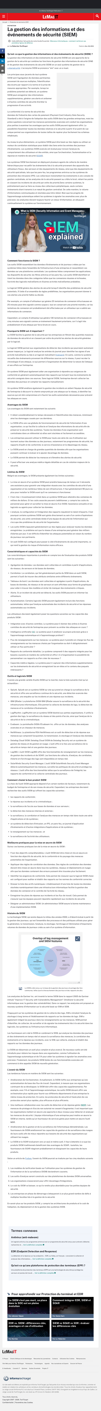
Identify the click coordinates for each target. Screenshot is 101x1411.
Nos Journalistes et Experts (59, 1363)
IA (33, 632)
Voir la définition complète (32, 1245)
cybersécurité (13, 68)
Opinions (24, 1368)
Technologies (38, 1363)
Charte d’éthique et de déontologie (21, 1358)
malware (60, 355)
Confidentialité (7, 1402)
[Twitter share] (2, 56)
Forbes (28, 1158)
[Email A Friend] (2, 71)
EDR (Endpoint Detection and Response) (34, 1251)
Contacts (55, 1358)
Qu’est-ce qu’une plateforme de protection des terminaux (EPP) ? (48, 1265)
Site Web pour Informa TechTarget (13, 1363)
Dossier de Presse (76, 1363)
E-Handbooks (6, 1368)
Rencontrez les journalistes (42, 1358)
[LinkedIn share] (2, 61)
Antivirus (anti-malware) (24, 1237)
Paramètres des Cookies (24, 1402)
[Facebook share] (2, 50)
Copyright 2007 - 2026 (10, 1400)
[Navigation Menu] (3, 16)
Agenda (47, 1363)
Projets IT (45, 1368)
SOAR (39, 156)
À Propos (5, 1358)
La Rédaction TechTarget (19, 46)
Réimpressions (81, 1358)
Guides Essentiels (34, 1368)
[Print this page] (2, 66)
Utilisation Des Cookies (67, 1358)
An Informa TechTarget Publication (50, 11)
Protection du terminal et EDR (19, 22)
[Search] (97, 16)
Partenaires (29, 1363)
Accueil (4, 22)
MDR (83, 1105)
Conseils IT (16, 1368)
